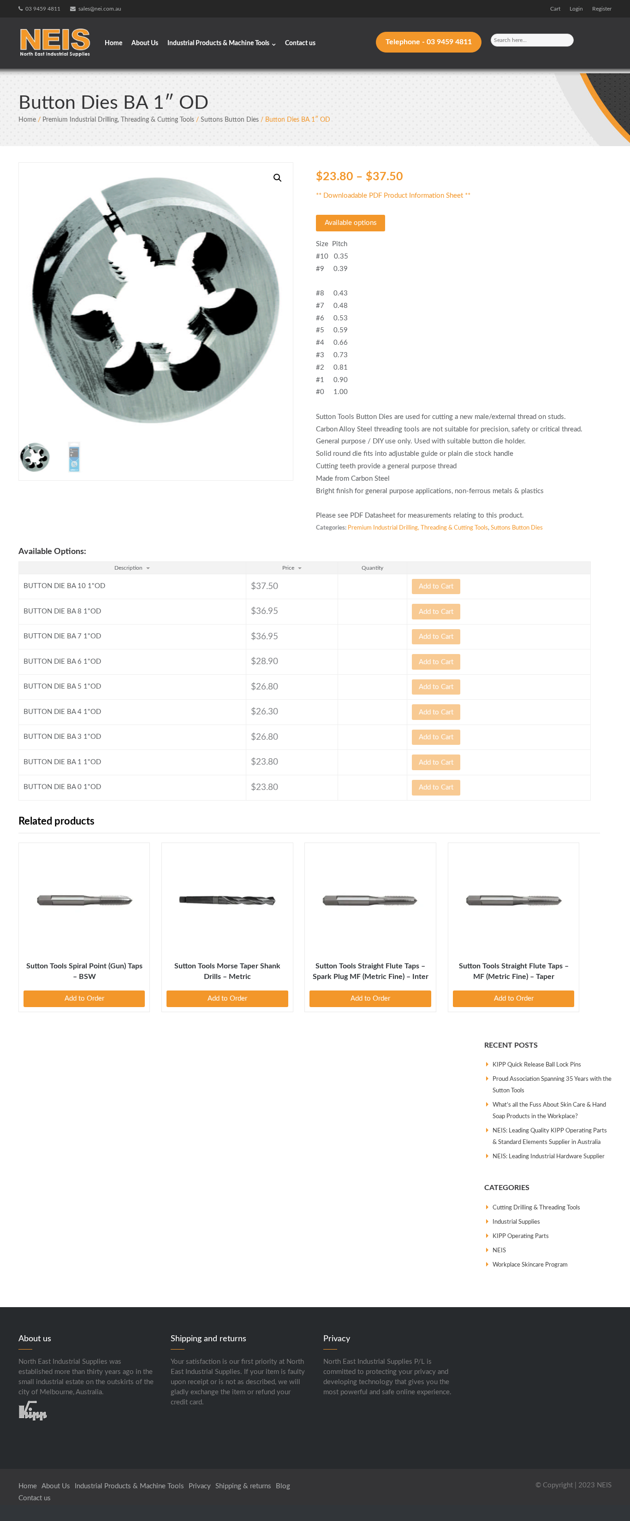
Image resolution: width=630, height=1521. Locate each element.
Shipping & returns (243, 1486)
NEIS (499, 1251)
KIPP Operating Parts (521, 1236)
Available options (351, 222)
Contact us (300, 43)
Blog (283, 1486)
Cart (555, 9)
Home (113, 43)
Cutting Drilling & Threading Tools (536, 1208)
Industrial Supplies (516, 1222)
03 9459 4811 (42, 9)
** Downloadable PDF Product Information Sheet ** (393, 195)
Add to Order (84, 998)
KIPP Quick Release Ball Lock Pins (537, 1065)
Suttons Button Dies (230, 120)
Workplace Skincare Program (530, 1265)
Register (602, 9)
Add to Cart (436, 586)
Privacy (200, 1486)
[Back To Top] (606, 1497)
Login (576, 9)
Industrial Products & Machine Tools (218, 43)
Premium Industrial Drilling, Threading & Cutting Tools (118, 120)
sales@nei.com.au (99, 9)
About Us (144, 43)
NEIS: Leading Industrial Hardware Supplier (549, 1157)
